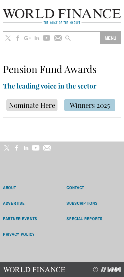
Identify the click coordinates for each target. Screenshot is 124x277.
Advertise (14, 203)
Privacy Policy (19, 234)
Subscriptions (82, 203)
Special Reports (85, 218)
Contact (75, 187)
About (9, 187)
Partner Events (20, 218)
